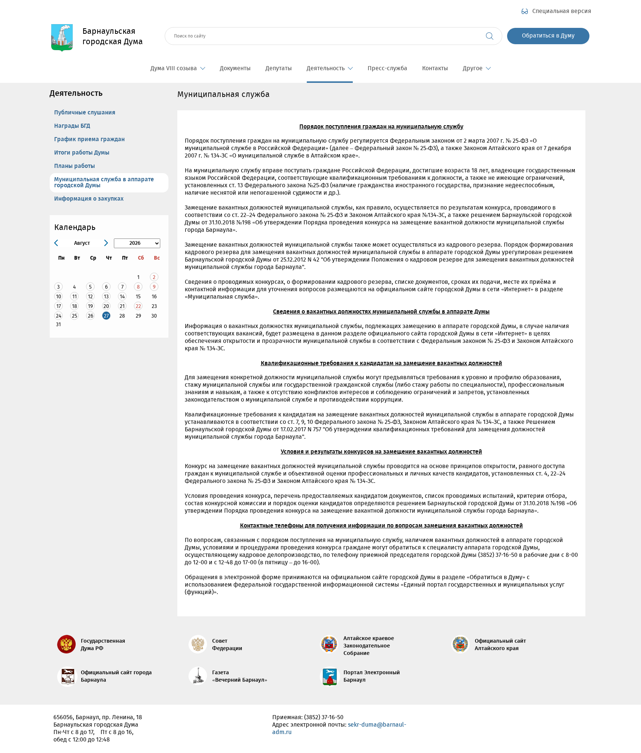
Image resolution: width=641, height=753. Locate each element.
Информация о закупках (89, 199)
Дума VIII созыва (174, 68)
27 (106, 316)
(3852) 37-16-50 (323, 717)
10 (58, 297)
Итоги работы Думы (81, 153)
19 (90, 306)
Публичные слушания (84, 112)
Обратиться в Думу (548, 35)
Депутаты (279, 68)
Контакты (435, 68)
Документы (235, 68)
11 (74, 297)
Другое (473, 68)
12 (90, 297)
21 (122, 306)
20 (106, 306)
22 (138, 306)
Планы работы (74, 166)
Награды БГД (72, 126)
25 (74, 316)
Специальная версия (561, 11)
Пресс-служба (387, 68)
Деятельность (326, 68)
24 (58, 316)
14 (122, 297)
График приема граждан (89, 139)
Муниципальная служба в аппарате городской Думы (104, 182)
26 (90, 316)
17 (58, 306)
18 (74, 306)
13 (106, 297)
